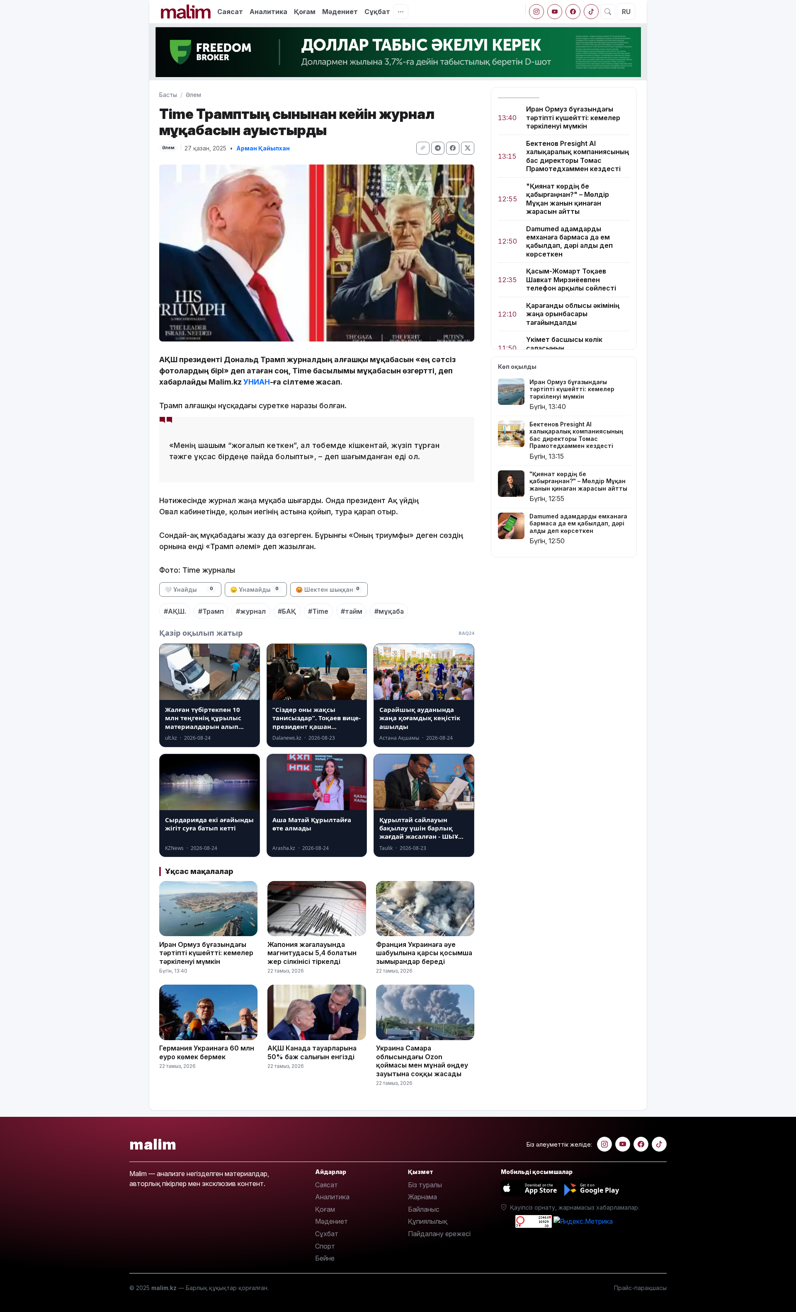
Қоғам (304, 11)
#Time (318, 611)
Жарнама (422, 1197)
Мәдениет (340, 11)
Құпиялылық (427, 1221)
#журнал (251, 611)
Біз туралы (425, 1185)
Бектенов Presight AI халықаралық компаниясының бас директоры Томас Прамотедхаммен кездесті (577, 156)
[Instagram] (536, 11)
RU (626, 11)
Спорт (325, 1246)
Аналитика (268, 11)
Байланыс (423, 1209)
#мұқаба (389, 611)
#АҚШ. (175, 611)
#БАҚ (287, 611)
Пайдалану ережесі (439, 1234)
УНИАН (256, 382)
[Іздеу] (607, 11)
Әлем (193, 94)
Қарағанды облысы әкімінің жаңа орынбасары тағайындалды (572, 314)
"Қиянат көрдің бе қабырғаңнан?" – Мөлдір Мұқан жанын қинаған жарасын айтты (567, 198)
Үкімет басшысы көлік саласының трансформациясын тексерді (576, 348)
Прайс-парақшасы (640, 1287)
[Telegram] (437, 148)
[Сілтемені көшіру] (423, 148)
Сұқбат (377, 11)
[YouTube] (554, 11)
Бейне (325, 1258)
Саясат (230, 11)
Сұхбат (326, 1234)
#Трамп (211, 611)
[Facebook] (572, 11)
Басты (168, 94)
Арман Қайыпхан (263, 148)
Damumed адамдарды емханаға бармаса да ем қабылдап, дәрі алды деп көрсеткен (569, 241)
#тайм (351, 611)
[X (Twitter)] (467, 148)
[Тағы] (400, 11)
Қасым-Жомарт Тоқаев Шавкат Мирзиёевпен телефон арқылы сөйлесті (571, 279)
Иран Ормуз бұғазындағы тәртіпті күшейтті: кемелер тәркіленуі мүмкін (573, 117)
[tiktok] (591, 11)
